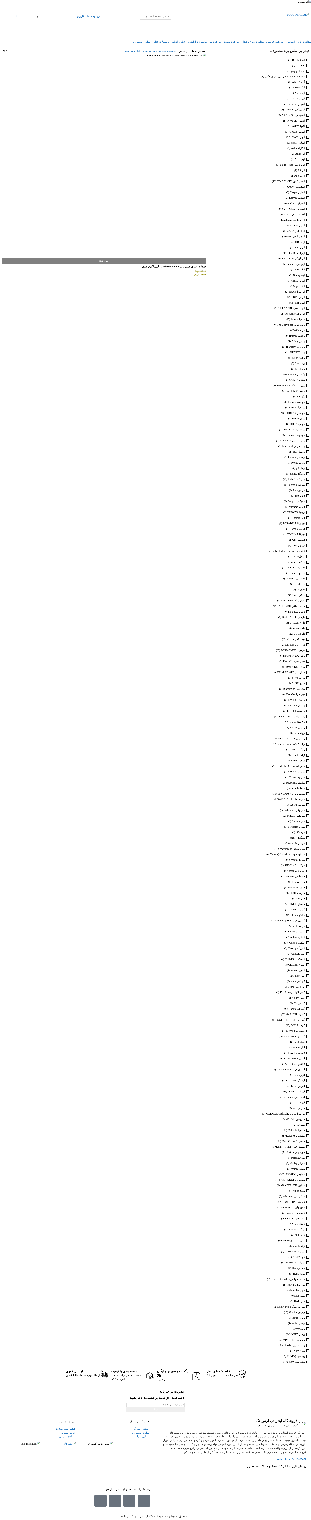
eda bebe (300, 65)
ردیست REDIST (296, 711)
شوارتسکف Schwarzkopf (291, 848)
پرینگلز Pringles (297, 473)
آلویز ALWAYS (297, 137)
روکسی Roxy (297, 733)
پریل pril (300, 468)
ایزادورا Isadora (297, 291)
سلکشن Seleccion (295, 782)
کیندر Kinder (298, 997)
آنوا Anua (300, 153)
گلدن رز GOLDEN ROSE (291, 1019)
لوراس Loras (298, 1086)
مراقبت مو (215, 41)
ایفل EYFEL (298, 302)
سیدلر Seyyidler (296, 826)
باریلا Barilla (298, 330)
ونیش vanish (298, 1323)
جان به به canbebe (295, 567)
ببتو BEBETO (297, 352)
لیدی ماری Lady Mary (293, 1097)
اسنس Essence (297, 197)
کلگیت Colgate (297, 942)
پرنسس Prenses (296, 457)
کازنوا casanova (297, 909)
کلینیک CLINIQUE (295, 959)
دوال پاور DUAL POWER (291, 672)
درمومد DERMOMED (293, 650)
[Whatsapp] (129, 1501)
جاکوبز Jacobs (297, 562)
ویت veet (300, 1328)
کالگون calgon (297, 915)
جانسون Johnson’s (295, 578)
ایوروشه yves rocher (294, 313)
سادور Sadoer (297, 760)
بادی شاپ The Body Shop (291, 324)
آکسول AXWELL (295, 120)
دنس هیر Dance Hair (294, 661)
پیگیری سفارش (141, 41)
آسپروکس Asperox (295, 109)
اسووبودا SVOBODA (293, 209)
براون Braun (298, 357)
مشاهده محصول (197, 55)
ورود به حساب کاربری (88, 16)
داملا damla (299, 628)
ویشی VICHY (297, 1334)
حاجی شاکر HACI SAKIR (291, 606)
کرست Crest (298, 926)
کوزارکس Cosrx (296, 986)
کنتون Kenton (297, 970)
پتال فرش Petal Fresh (293, 446)
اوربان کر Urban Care (293, 258)
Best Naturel (298, 60)
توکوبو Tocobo (297, 528)
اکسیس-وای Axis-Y (294, 214)
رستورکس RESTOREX (292, 716)
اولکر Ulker (299, 269)
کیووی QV (299, 1003)
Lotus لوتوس (298, 71)
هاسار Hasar (298, 1268)
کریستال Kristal (296, 931)
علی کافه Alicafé (296, 871)
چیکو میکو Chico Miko (293, 600)
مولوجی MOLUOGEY (292, 1174)
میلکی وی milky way (294, 1196)
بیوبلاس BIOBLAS (295, 413)
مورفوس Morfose (295, 1152)
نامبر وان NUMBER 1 (293, 1207)
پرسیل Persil (298, 451)
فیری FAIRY (298, 893)
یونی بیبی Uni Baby (294, 1362)
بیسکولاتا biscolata (295, 391)
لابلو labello (299, 1047)
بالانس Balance (297, 335)
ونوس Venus (298, 1317)
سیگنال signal (297, 837)
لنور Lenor (299, 1075)
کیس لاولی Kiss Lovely (292, 992)
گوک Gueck (299, 1042)
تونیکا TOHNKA (296, 534)
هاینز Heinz (299, 1273)
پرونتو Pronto (298, 462)
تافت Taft (300, 495)
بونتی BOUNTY (296, 380)
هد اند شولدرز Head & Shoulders (288, 1279)
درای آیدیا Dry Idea (295, 644)
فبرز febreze (298, 882)
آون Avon (300, 159)
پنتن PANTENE (296, 479)
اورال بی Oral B (296, 253)
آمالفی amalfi (298, 142)
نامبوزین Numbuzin (294, 1213)
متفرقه (301, 1124)
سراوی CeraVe (297, 777)
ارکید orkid (299, 175)
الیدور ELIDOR (296, 225)
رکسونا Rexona (297, 722)
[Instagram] (144, 1501)
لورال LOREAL (296, 1091)
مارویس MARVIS (295, 1119)
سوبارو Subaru (297, 804)
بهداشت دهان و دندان (252, 41)
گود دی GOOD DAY (293, 1036)
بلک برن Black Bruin (294, 374)
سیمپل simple (297, 843)
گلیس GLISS (298, 1025)
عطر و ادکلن (179, 41)
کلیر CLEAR (298, 953)
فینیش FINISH (297, 904)
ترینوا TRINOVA (296, 512)
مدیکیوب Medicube (295, 1135)
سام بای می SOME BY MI (290, 766)
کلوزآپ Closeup (296, 948)
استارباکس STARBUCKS (291, 181)
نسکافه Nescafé (296, 1229)
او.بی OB (300, 242)
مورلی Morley (297, 1163)
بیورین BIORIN (296, 424)
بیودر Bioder (298, 418)
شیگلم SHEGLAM (294, 865)
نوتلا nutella (299, 1246)
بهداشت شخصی (274, 41)
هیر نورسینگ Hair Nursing (291, 1306)
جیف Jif (301, 589)
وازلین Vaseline (297, 1312)
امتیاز (127, 51)
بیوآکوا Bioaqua (297, 407)
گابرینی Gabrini (297, 1008)
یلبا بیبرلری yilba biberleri (291, 1345)
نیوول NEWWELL (295, 1262)
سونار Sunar (298, 821)
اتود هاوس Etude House (292, 164)
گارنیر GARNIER (295, 1014)
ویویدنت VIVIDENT (294, 1339)
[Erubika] (100, 1501)
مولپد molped (298, 1168)
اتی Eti (301, 170)
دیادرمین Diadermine (294, 688)
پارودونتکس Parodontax (292, 440)
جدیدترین (171, 51)
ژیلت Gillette (298, 755)
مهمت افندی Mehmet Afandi (290, 1146)
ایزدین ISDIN (298, 297)
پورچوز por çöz (297, 484)
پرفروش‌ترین (159, 51)
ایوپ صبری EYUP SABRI (291, 308)
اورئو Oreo (299, 247)
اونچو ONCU (298, 280)
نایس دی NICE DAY (293, 1218)
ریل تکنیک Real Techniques (291, 744)
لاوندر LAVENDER (294, 1058)
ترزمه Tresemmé (296, 506)
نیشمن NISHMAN (295, 1251)
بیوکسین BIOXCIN (294, 429)
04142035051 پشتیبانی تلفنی (291, 1459)
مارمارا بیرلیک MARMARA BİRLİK (285, 1113)
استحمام (290, 41)
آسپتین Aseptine (296, 104)
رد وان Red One (296, 705)
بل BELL (300, 369)
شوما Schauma (297, 859)
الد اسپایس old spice (294, 220)
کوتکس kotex (298, 981)
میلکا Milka (299, 1190)
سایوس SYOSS (296, 771)
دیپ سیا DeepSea (295, 694)
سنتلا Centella (297, 788)
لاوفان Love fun (296, 1053)
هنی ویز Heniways (295, 1284)
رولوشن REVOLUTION (291, 738)
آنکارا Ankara (298, 148)
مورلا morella (298, 1157)
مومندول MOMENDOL (292, 1179)
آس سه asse (298, 98)
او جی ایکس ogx (296, 236)
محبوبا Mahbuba (296, 1130)
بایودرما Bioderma (295, 346)
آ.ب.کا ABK (298, 82)
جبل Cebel (299, 584)
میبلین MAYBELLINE (293, 1185)
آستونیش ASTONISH (293, 115)
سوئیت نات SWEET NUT (291, 799)
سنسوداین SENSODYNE (291, 793)
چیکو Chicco (298, 595)
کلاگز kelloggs (297, 937)
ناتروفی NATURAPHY (292, 1202)
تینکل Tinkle (298, 556)
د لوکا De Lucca (296, 611)
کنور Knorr (299, 975)
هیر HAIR (299, 1301)
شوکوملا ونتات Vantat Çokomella (287, 854)
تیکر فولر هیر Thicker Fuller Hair (287, 551)
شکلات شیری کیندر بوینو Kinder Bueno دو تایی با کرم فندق (174, 266)
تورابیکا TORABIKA (294, 523)
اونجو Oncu (299, 275)
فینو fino (300, 898)
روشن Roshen (297, 727)
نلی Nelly (300, 1235)
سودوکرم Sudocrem (294, 810)
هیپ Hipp (299, 1295)
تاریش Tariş (299, 490)
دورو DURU (298, 683)
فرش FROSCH (296, 887)
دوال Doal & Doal (295, 666)
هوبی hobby (298, 1290)
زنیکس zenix (298, 749)
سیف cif (300, 832)
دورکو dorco (298, 677)
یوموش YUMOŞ (296, 1356)
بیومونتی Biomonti (295, 435)
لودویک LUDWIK (295, 1080)
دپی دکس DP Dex (295, 639)
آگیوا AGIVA (298, 126)
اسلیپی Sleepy (297, 192)
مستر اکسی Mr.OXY (293, 1141)
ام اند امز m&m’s (296, 231)
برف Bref (300, 363)
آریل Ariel (299, 93)
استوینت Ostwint (296, 186)
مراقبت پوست (231, 41)
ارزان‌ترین (146, 51)
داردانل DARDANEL (293, 617)
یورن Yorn (299, 1350)
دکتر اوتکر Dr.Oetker (294, 655)
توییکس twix (298, 540)
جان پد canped (297, 573)
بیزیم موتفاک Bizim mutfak (290, 385)
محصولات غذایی (161, 41)
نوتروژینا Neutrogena (294, 1240)
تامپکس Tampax (296, 501)
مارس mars (299, 1108)
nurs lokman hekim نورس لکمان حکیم (285, 76)
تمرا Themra (298, 517)
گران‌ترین (135, 51)
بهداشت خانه (304, 41)
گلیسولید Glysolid (295, 1031)
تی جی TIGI (298, 545)
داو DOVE (299, 633)
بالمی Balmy (298, 341)
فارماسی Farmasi (295, 876)
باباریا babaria (298, 319)
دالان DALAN (297, 622)
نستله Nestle (298, 1224)
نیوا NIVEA (299, 1257)
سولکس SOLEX (296, 815)
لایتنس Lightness (296, 1064)
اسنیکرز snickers (296, 203)
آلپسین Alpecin (297, 131)
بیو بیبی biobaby (296, 402)
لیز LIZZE (299, 1102)
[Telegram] (115, 1501)
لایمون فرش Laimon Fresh (290, 1069)
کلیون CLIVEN (296, 964)
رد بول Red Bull (296, 700)
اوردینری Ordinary (295, 264)
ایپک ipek (300, 286)
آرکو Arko (299, 87)
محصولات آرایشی (197, 41)
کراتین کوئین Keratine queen (290, 920)
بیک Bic (301, 396)
